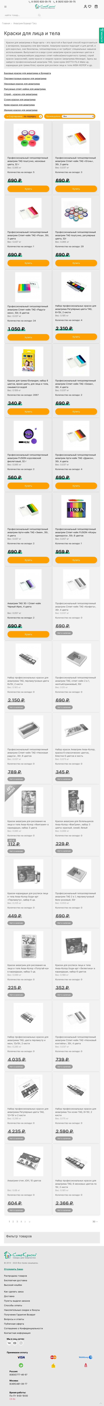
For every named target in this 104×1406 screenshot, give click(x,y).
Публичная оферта (14, 1323)
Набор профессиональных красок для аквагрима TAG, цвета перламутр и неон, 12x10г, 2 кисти (27, 1040)
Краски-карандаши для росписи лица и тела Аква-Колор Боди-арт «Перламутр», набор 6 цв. (27, 896)
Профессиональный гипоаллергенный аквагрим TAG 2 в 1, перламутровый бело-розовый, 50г (75, 896)
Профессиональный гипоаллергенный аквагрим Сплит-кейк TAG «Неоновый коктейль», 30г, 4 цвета (75, 1040)
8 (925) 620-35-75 (41, 1)
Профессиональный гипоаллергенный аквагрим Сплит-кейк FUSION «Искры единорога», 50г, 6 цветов (75, 532)
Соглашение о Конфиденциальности (23, 1328)
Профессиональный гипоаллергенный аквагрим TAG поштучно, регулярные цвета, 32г (75, 235)
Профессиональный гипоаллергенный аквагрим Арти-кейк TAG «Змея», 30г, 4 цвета (27, 532)
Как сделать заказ (14, 1291)
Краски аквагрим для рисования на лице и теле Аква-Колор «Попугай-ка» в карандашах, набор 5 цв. (28, 968)
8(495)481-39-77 (18, 1383)
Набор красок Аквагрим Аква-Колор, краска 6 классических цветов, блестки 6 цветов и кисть (75, 752)
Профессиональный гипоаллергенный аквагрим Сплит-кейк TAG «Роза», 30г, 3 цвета (28, 235)
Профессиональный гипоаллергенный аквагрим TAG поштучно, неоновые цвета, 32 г (27, 161)
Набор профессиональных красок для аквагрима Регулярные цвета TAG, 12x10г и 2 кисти (27, 1112)
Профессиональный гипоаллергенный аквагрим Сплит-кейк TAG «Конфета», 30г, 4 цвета (75, 606)
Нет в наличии (64, 633)
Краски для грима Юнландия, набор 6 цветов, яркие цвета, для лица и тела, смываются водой (27, 383)
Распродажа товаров (15, 1275)
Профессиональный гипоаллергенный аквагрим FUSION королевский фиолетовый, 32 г (27, 458)
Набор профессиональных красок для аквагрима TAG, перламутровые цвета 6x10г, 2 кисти (28, 680)
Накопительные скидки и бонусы (22, 1310)
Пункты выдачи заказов (17, 1300)
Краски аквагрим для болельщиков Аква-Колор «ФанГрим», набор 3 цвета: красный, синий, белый (74, 824)
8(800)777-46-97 (18, 1374)
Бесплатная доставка (15, 1280)
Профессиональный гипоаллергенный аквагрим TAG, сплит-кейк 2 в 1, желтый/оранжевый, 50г (75, 680)
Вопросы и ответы (14, 1319)
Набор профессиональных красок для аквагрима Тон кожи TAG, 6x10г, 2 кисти (75, 1112)
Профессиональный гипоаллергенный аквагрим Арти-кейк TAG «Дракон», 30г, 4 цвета (75, 458)
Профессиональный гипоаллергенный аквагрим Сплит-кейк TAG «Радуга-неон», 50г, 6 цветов (27, 309)
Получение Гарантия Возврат (19, 1314)
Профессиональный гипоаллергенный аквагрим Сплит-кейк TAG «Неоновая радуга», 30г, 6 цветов (27, 752)
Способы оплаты (13, 1305)
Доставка (9, 1296)
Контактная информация (17, 1333)
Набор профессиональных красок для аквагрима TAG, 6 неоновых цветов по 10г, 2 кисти (76, 1183)
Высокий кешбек (13, 1285)
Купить (28, 188)
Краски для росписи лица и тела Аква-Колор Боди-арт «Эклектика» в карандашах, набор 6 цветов (75, 968)
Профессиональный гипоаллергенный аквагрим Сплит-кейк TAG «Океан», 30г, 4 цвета (75, 383)
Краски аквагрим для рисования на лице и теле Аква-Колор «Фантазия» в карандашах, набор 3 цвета (28, 824)
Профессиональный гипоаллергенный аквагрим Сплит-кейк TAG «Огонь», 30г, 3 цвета (75, 161)
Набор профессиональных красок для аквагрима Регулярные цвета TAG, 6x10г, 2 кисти (75, 309)
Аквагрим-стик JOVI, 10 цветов (24, 1180)
